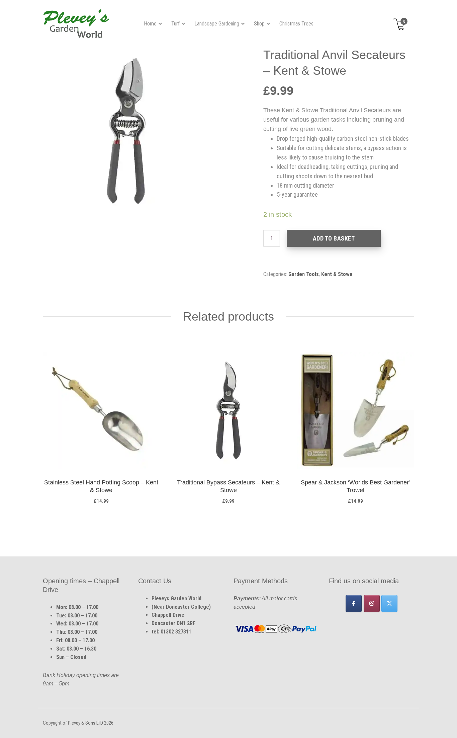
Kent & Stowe (337, 274)
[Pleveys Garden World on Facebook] (354, 603)
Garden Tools (303, 274)
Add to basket (334, 238)
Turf (175, 23)
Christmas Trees (296, 23)
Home (150, 23)
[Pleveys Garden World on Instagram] (372, 603)
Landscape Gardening (216, 23)
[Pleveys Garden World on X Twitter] (389, 603)
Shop (259, 23)
